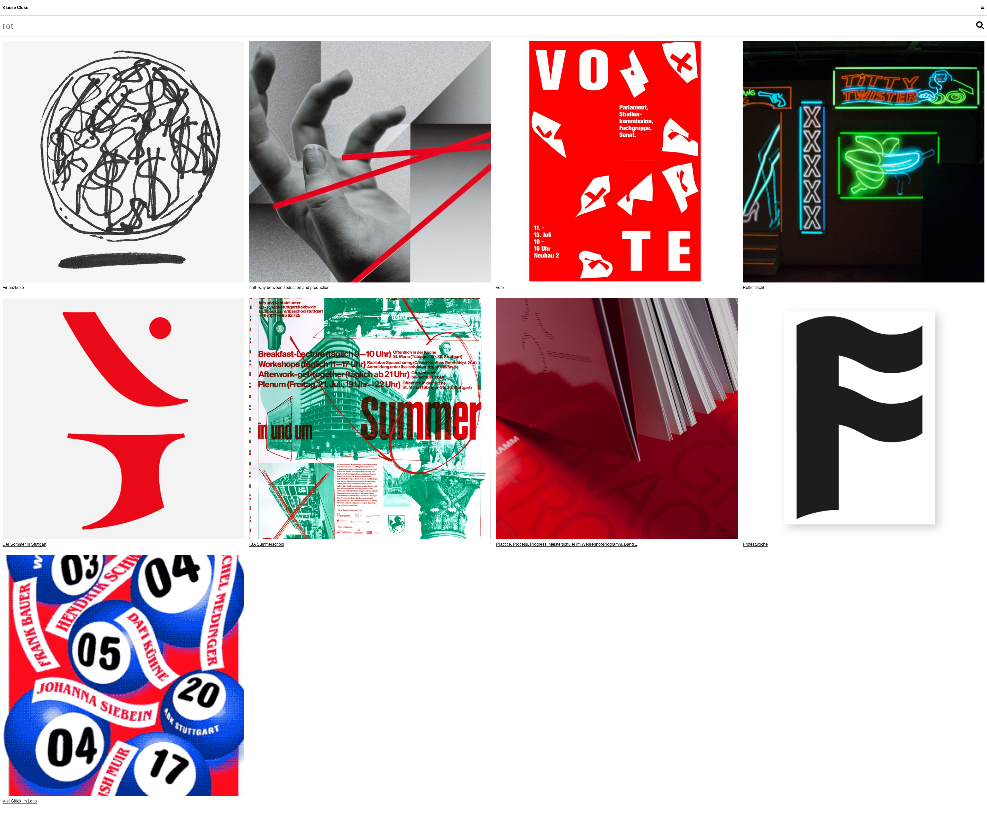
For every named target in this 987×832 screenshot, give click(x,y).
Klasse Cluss (15, 7)
